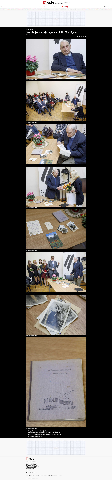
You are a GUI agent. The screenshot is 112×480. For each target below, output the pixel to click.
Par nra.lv (27, 475)
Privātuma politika (37, 475)
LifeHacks (55, 6)
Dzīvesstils (45, 6)
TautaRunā (50, 6)
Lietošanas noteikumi (43, 475)
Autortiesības (49, 475)
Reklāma (30, 475)
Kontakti (61, 475)
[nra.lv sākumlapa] (48, 2)
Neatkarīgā (40, 6)
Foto (29, 29)
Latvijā (31, 29)
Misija (33, 475)
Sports (60, 6)
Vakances (57, 475)
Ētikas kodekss (53, 475)
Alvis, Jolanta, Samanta (59, 3)
